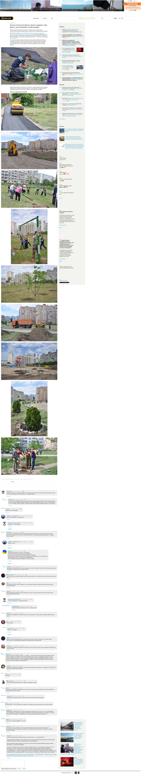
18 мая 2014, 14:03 (17, 491)
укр (102, 18)
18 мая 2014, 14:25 (18, 551)
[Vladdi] (4, 566)
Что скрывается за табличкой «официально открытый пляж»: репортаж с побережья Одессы (74, 130)
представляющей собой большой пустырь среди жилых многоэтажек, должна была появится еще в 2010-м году (27, 33)
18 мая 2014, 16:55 (12, 703)
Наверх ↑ (13, 481)
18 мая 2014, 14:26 (16, 613)
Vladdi (8, 566)
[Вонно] (4, 627)
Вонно (8, 628)
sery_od (8, 637)
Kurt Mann (10, 681)
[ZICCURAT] (3, 493)
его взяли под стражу (77, 73)
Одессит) (10, 551)
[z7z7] (2, 673)
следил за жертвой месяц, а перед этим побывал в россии (72, 44)
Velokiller (9, 666)
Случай (8, 726)
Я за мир (9, 696)
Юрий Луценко (65, 98)
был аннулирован (14, 38)
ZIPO (6, 703)
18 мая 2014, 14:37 (13, 621)
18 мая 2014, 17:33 (18, 628)
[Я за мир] (3, 695)
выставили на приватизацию (72, 29)
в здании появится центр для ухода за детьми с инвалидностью (72, 115)
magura (8, 646)
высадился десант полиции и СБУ (72, 36)
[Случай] (3, 726)
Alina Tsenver (10, 574)
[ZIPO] (2, 702)
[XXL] (3, 623)
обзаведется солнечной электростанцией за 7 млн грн (72, 57)
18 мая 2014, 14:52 (20, 499)
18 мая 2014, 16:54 (17, 696)
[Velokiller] (3, 668)
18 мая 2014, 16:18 (16, 566)
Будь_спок (11, 499)
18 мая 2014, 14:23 (13, 583)
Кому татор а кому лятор (13, 523)
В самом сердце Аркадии (67, 66)
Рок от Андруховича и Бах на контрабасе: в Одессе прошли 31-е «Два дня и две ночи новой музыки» (79, 761)
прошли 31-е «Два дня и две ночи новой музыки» (69, 51)
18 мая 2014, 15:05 (15, 666)
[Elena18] (3, 591)
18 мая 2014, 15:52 (13, 674)
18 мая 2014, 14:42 (26, 599)
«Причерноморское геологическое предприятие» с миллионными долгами (71, 31)
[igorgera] (3, 532)
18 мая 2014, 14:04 (14, 509)
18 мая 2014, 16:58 (16, 710)
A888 (8, 583)
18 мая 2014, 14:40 (26, 523)
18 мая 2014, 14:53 (16, 646)
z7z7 (6, 674)
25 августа (61, 84)
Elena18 (8, 591)
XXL (7, 621)
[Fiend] (2, 508)
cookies (72, 772)
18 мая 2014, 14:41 (15, 637)
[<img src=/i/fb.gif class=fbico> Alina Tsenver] (3, 577)
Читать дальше (62, 225)
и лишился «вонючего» (72, 79)
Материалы (36, 18)
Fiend (7, 509)
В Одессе (64, 29)
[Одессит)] (4, 553)
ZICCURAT (9, 491)
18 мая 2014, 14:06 (24, 516)
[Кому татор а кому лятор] (4, 525)
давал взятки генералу (76, 79)
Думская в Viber (64, 280)
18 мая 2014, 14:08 (17, 532)
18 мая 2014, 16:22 (15, 688)
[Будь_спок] (4, 499)
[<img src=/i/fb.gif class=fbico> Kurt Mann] (3, 683)
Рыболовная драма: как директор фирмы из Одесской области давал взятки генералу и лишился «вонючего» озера (76, 10)
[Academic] (3, 518)
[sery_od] (3, 640)
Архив (44, 18)
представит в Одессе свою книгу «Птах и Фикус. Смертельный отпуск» (72, 99)
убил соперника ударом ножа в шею (72, 110)
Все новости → (62, 119)
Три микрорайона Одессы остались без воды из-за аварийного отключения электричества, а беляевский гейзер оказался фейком (107, 10)
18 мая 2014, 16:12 (19, 681)
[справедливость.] (6, 605)
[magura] (3, 648)
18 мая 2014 (12, 22)
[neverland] (3, 735)
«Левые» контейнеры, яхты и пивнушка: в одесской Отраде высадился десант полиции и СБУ (78, 736)
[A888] (3, 585)
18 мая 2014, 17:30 (15, 719)
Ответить (8, 496)
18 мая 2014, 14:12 (26, 541)
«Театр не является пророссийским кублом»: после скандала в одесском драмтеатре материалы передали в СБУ (73, 138)
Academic (9, 516)
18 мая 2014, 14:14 (20, 574)
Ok (75, 772)
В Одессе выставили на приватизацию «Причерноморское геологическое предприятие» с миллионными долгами (78, 726)
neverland (9, 735)
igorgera (8, 532)
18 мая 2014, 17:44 (26, 606)
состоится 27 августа (71, 105)
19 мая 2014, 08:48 (16, 735)
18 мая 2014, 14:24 (16, 591)
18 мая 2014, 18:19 (16, 726)
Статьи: (61, 126)
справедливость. (16, 606)
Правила (19, 768)
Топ (52, 18)
